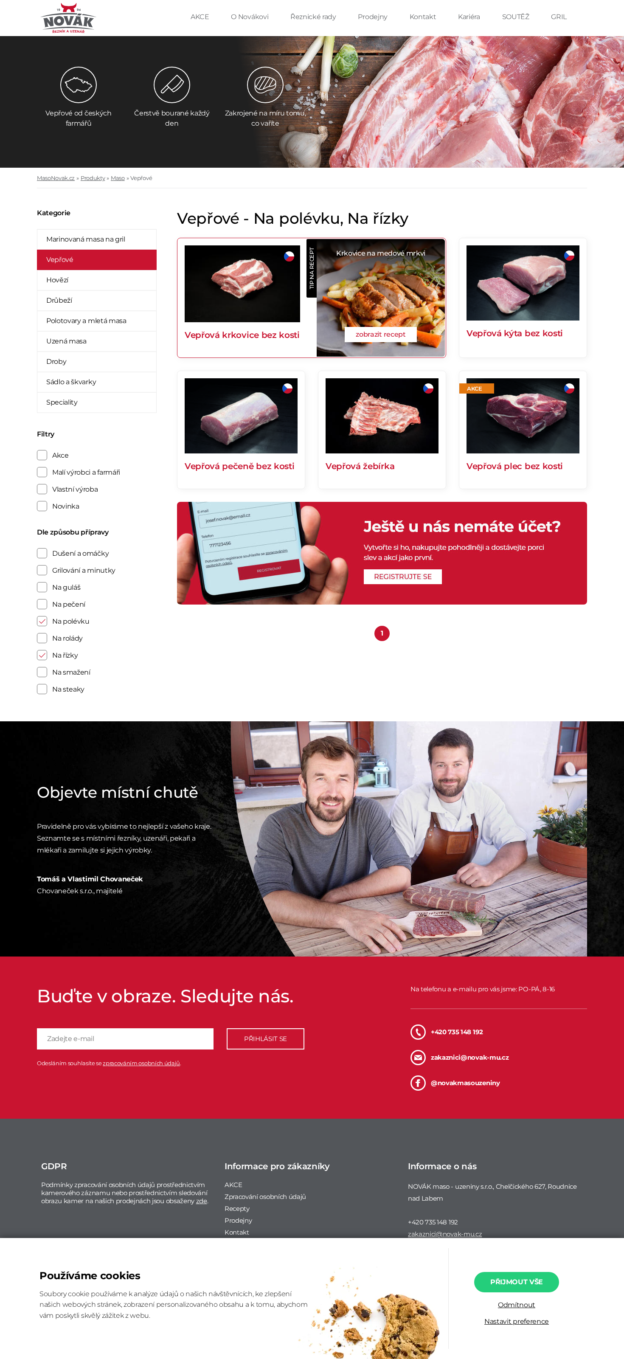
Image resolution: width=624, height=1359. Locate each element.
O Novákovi (250, 17)
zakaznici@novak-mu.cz (470, 1057)
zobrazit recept (380, 334)
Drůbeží (59, 300)
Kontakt (424, 17)
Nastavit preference (516, 1321)
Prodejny (373, 17)
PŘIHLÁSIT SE (265, 1039)
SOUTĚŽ (516, 17)
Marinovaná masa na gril (85, 239)
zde (201, 1201)
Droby (56, 361)
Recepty (237, 1208)
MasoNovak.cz (56, 177)
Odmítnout (516, 1305)
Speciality (62, 402)
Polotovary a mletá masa (86, 321)
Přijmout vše (516, 1282)
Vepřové (141, 177)
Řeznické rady (314, 17)
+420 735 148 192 (457, 1032)
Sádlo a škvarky (71, 382)
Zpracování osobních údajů (265, 1197)
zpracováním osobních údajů (141, 1063)
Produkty (93, 177)
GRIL (559, 17)
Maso (118, 177)
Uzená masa (66, 341)
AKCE (201, 17)
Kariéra (469, 17)
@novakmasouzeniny (465, 1083)
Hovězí (57, 280)
